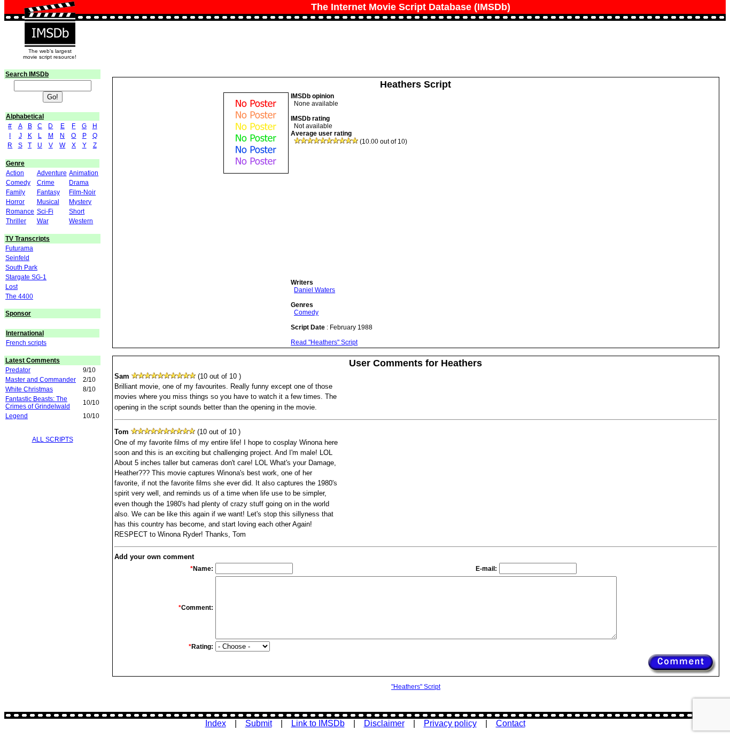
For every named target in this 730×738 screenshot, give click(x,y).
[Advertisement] (371, 212)
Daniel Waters (314, 290)
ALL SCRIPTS (52, 439)
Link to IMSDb (318, 723)
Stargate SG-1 (25, 277)
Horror (15, 202)
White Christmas (29, 389)
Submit (258, 723)
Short (76, 211)
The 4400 (19, 296)
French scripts (26, 343)
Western (81, 221)
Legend (16, 416)
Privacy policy (450, 723)
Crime (46, 182)
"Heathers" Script (415, 686)
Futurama (19, 248)
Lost (11, 287)
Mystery (80, 202)
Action (15, 173)
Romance (20, 211)
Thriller (16, 221)
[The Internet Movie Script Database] (49, 11)
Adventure (52, 173)
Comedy (18, 182)
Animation (83, 173)
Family (15, 192)
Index (215, 723)
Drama (79, 182)
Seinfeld (17, 258)
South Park (21, 267)
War (43, 221)
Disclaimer (384, 723)
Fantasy (48, 192)
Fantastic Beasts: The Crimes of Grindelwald (37, 402)
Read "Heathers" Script (324, 342)
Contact (510, 723)
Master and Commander (40, 379)
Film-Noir (82, 192)
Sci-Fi (45, 211)
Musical (48, 202)
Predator (17, 370)
